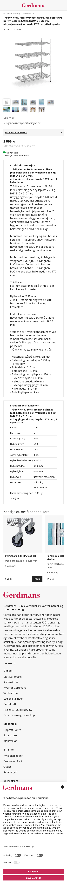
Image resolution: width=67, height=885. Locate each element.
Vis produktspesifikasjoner (21, 123)
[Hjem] (33, 5)
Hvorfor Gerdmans (14, 687)
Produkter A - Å (12, 761)
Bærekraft (9, 704)
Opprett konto (12, 730)
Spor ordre (10, 735)
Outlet (7, 766)
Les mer (8, 118)
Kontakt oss (10, 682)
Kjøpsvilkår (10, 741)
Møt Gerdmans (12, 676)
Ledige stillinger (13, 698)
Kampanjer (10, 772)
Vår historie (10, 693)
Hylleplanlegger (13, 755)
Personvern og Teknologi (19, 715)
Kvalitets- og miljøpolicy (17, 709)
